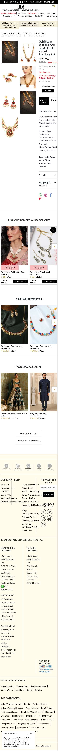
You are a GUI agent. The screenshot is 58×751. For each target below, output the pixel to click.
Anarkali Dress (7, 727)
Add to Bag (43, 101)
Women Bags (22, 686)
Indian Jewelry (7, 686)
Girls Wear (18, 719)
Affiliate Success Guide (11, 501)
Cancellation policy (30, 513)
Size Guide (26, 524)
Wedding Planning (9, 498)
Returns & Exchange (31, 491)
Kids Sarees (46, 719)
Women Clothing (25, 16)
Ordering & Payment (31, 520)
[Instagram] (43, 518)
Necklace (20, 690)
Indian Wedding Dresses (12, 708)
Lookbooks (27, 530)
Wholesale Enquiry (30, 527)
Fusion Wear (43, 723)
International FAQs (30, 484)
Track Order (22, 13)
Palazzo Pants (31, 708)
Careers (4, 491)
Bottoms (49, 712)
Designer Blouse (40, 704)
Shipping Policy (29, 517)
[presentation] (4, 246)
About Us (5, 484)
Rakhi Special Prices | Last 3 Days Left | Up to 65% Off (9, 25)
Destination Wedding (27, 33)
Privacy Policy (28, 498)
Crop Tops (5, 719)
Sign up (54, 13)
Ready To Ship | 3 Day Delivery (48, 24)
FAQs (24, 510)
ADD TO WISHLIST (55, 100)
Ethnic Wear (46, 708)
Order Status (27, 488)
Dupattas (5, 716)
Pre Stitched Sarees (9, 712)
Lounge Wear (45, 716)
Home (4, 33)
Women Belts (7, 690)
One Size (48, 91)
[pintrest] (43, 524)
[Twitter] (49, 511)
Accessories (13, 33)
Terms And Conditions (31, 495)
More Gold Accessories (29, 441)
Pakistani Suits (37, 727)
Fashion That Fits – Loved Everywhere (29, 24)
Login (48, 13)
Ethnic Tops (31, 716)
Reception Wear (8, 723)
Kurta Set (39, 16)
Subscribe (48, 494)
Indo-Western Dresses (11, 704)
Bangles (38, 690)
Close (30, 734)
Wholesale (32, 13)
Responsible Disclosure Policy (35, 505)
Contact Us (6, 495)
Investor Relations (30, 501)
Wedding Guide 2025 (8, 13)
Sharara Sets (22, 727)
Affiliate (41, 13)
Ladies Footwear (38, 686)
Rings (29, 690)
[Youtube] (49, 518)
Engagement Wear (26, 723)
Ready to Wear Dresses (31, 712)
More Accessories (29, 434)
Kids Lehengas (31, 719)
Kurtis (27, 704)
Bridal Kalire (17, 716)
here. (17, 746)
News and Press (8, 488)
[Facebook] (43, 511)
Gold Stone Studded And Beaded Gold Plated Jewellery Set (23, 36)
